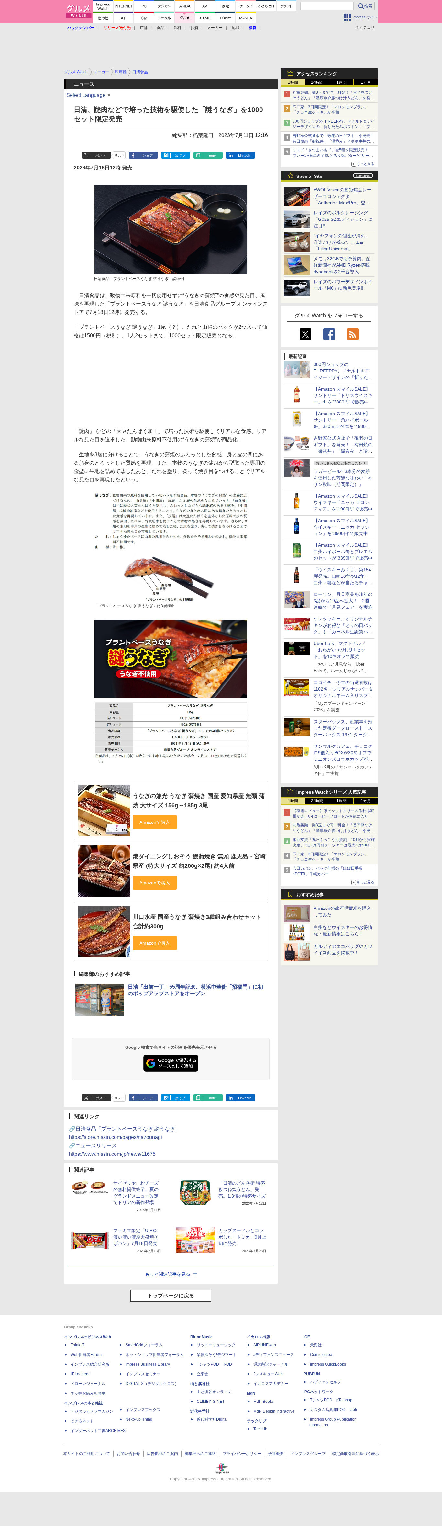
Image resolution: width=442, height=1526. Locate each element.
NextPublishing (139, 1419)
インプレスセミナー (143, 1374)
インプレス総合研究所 (90, 1364)
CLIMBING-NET (211, 1401)
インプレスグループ (308, 1453)
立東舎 (202, 1374)
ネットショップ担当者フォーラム (155, 1354)
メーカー (215, 28)
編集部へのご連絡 (200, 1453)
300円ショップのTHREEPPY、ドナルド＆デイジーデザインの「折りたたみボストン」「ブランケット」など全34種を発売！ (334, 126)
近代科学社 (200, 1411)
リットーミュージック (216, 1345)
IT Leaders (80, 1374)
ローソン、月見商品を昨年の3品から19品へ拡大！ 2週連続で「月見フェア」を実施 (343, 601)
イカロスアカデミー (270, 1383)
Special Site (309, 176)
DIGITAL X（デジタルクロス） (152, 1383)
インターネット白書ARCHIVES (98, 1430)
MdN (251, 1393)
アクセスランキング (316, 73)
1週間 (342, 82)
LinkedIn (244, 155)
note (212, 155)
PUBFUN (312, 1374)
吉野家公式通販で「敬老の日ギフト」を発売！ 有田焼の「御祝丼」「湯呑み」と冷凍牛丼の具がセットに (335, 141)
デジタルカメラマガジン (92, 1411)
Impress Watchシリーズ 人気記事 (331, 792)
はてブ (180, 155)
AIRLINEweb (264, 1345)
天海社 (316, 1345)
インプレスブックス (143, 1409)
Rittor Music (201, 1337)
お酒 (194, 28)
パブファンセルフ (325, 1382)
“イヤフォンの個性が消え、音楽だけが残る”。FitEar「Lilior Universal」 (342, 242)
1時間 (293, 82)
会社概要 (276, 1453)
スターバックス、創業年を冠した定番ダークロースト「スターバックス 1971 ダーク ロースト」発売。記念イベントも (343, 734)
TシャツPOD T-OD (214, 1364)
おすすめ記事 (310, 894)
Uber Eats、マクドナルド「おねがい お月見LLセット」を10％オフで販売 (340, 650)
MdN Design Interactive (273, 1411)
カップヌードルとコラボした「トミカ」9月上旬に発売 (242, 1237)
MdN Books (263, 1401)
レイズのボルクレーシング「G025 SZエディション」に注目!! (343, 219)
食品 (160, 28)
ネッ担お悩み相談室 (88, 1393)
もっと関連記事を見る (167, 1274)
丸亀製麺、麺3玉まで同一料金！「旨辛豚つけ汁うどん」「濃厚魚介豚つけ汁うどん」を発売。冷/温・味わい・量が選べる (332, 98)
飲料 (177, 28)
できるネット (82, 1421)
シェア (147, 155)
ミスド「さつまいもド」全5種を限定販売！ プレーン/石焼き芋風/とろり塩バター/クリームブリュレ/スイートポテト (333, 155)
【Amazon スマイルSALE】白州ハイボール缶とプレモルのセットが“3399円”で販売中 (343, 552)
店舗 (144, 28)
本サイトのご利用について (86, 1453)
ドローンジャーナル (88, 1383)
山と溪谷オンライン (214, 1392)
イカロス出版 (258, 1337)
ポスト (100, 155)
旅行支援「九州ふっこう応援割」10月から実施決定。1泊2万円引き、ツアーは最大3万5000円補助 (334, 845)
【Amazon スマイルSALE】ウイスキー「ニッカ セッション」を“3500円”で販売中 (342, 527)
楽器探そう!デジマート (217, 1354)
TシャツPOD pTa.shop (331, 1400)
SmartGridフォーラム (144, 1345)
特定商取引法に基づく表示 (355, 1453)
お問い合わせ (128, 1453)
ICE (307, 1337)
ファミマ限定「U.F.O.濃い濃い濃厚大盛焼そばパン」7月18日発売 (136, 1237)
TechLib (260, 1429)
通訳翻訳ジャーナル (270, 1364)
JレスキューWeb (268, 1374)
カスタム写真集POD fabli (333, 1409)
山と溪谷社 (200, 1383)
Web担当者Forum (86, 1354)
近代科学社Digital (212, 1419)
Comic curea (321, 1354)
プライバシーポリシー (242, 1453)
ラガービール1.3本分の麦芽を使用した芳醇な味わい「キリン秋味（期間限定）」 (343, 478)
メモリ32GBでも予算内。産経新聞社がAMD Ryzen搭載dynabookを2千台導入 (342, 265)
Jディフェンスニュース (273, 1354)
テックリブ (256, 1421)
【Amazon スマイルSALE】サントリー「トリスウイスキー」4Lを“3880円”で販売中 (343, 395)
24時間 (317, 82)
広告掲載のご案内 (162, 1453)
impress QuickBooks (328, 1364)
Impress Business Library (148, 1364)
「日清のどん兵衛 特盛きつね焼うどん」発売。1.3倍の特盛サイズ (242, 1189)
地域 (235, 28)
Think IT (77, 1345)
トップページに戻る (171, 1295)
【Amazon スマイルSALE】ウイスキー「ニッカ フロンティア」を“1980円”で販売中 (343, 502)
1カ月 (366, 82)
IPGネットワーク (318, 1392)
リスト (119, 155)
